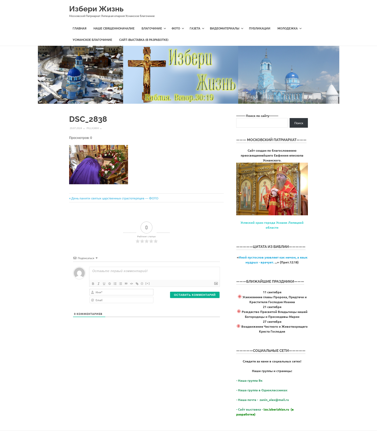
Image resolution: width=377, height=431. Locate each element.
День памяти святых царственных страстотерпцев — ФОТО (114, 198)
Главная (79, 28)
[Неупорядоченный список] (120, 283)
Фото (176, 28)
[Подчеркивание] (104, 283)
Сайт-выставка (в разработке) (143, 40)
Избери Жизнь (96, 8)
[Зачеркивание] (109, 283)
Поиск (298, 123)
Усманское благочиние (92, 40)
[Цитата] (126, 283)
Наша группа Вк (250, 380)
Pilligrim (93, 128)
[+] (147, 283)
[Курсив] (98, 283)
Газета (195, 28)
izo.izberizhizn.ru (276, 409)
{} (142, 283)
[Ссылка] (137, 283)
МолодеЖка (287, 28)
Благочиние (152, 28)
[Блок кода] (131, 283)
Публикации (259, 28)
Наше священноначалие (114, 28)
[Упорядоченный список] (115, 283)
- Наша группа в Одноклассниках (261, 390)
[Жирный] (93, 283)
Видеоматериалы (224, 28)
